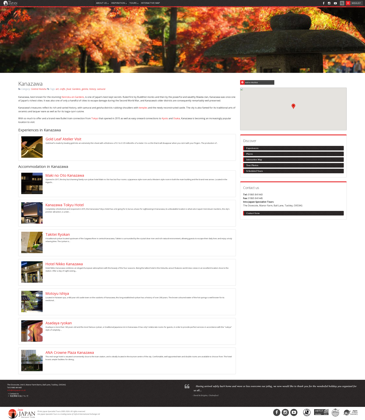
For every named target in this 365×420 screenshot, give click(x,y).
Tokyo (95, 118)
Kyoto (165, 118)
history (92, 89)
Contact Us (14, 393)
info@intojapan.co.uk (16, 390)
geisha (85, 89)
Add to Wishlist (251, 82)
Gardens (76, 89)
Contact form (253, 213)
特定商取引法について (19, 396)
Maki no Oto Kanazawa (64, 175)
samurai (101, 89)
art (57, 89)
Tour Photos (252, 165)
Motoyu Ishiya (57, 293)
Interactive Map (254, 159)
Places (249, 154)
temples (143, 107)
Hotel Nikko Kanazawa (64, 263)
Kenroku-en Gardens (73, 97)
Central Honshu (38, 89)
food (68, 89)
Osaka (176, 118)
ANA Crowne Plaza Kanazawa (69, 352)
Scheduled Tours (254, 171)
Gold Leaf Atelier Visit (63, 138)
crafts (62, 89)
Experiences (252, 148)
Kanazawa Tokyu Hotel (64, 204)
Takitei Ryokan (57, 234)
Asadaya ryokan (58, 322)
